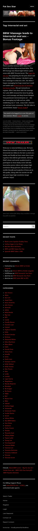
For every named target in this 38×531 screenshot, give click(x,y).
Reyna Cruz (9, 398)
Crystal (7, 327)
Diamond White (10, 339)
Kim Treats (8, 369)
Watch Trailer (22, 108)
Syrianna (8, 426)
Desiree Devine (10, 334)
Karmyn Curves (10, 362)
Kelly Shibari (9, 364)
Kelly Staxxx (9, 366)
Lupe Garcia (9, 379)
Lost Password (8, 513)
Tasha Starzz (9, 428)
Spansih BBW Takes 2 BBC (14, 251)
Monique (8, 386)
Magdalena (8, 381)
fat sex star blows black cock (17, 124)
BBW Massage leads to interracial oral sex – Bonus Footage (18, 36)
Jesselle (7, 354)
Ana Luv (7, 298)
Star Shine (8, 423)
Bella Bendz (9, 312)
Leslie (7, 374)
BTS (6, 317)
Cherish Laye (9, 325)
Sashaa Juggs (9, 406)
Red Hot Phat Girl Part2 (13, 246)
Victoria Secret (16, 121)
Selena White (9, 418)
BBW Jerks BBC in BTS (20, 278)
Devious (7, 337)
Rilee (6, 401)
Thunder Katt (9, 433)
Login (19, 116)
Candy (7, 320)
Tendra (7, 430)
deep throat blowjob (9, 123)
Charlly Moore (10, 322)
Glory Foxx (8, 352)
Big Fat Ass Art (28, 468)
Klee (6, 371)
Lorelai (7, 376)
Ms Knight (8, 389)
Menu (32, 6)
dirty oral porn (19, 123)
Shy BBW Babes (10, 421)
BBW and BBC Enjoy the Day (14, 249)
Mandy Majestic (10, 384)
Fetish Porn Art (8, 470)
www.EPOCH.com (12, 485)
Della (6, 332)
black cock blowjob (27, 121)
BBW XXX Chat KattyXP (24, 470)
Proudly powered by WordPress (20, 527)
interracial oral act (13, 130)
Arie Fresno (9, 305)
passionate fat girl (24, 130)
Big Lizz (7, 315)
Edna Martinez (10, 342)
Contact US (7, 518)
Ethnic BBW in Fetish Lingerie (23, 271)
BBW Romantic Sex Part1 (23, 273)
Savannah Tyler (10, 411)
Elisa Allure (8, 344)
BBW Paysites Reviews (11, 473)
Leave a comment (21, 132)
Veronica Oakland (11, 453)
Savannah (8, 408)
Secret (7, 416)
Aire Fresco (8, 293)
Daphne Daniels (10, 330)
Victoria (7, 455)
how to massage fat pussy (18, 128)
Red (6, 396)
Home (5, 500)
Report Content (8, 522)
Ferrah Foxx (9, 349)
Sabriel (7, 403)
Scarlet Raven (9, 413)
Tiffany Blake (9, 435)
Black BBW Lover (15, 468)
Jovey (6, 357)
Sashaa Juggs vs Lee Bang (14, 244)
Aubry (7, 310)
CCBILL (22, 485)
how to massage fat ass (17, 126)
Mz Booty (8, 391)
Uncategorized (10, 443)
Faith (6, 347)
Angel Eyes (8, 300)
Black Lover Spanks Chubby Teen (16, 241)
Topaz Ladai (9, 438)
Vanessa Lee (9, 448)
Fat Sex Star (9, 6)
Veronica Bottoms (11, 450)
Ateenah (8, 307)
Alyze (6, 295)
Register (6, 505)
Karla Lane (8, 359)
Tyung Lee (8, 440)
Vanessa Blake (10, 445)
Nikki (6, 394)
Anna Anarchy (10, 302)
